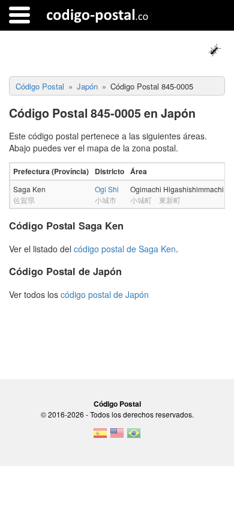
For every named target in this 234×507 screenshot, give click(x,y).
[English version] (117, 436)
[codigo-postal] (97, 15)
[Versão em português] (133, 436)
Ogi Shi (107, 189)
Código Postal (117, 403)
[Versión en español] (100, 436)
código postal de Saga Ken (125, 249)
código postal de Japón (105, 294)
